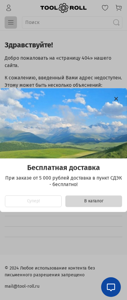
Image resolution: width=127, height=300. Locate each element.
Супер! (33, 201)
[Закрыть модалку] (116, 99)
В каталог (94, 201)
